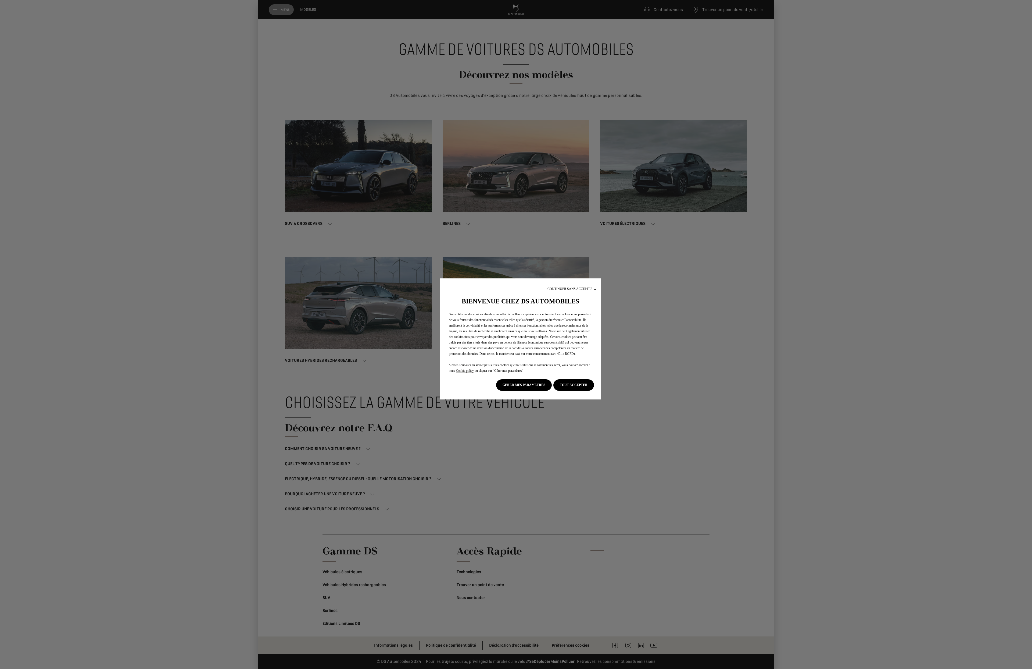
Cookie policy (465, 371)
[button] (572, 289)
